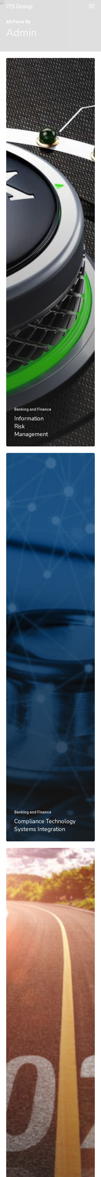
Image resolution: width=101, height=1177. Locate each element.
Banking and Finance (32, 409)
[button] (92, 6)
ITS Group (19, 6)
